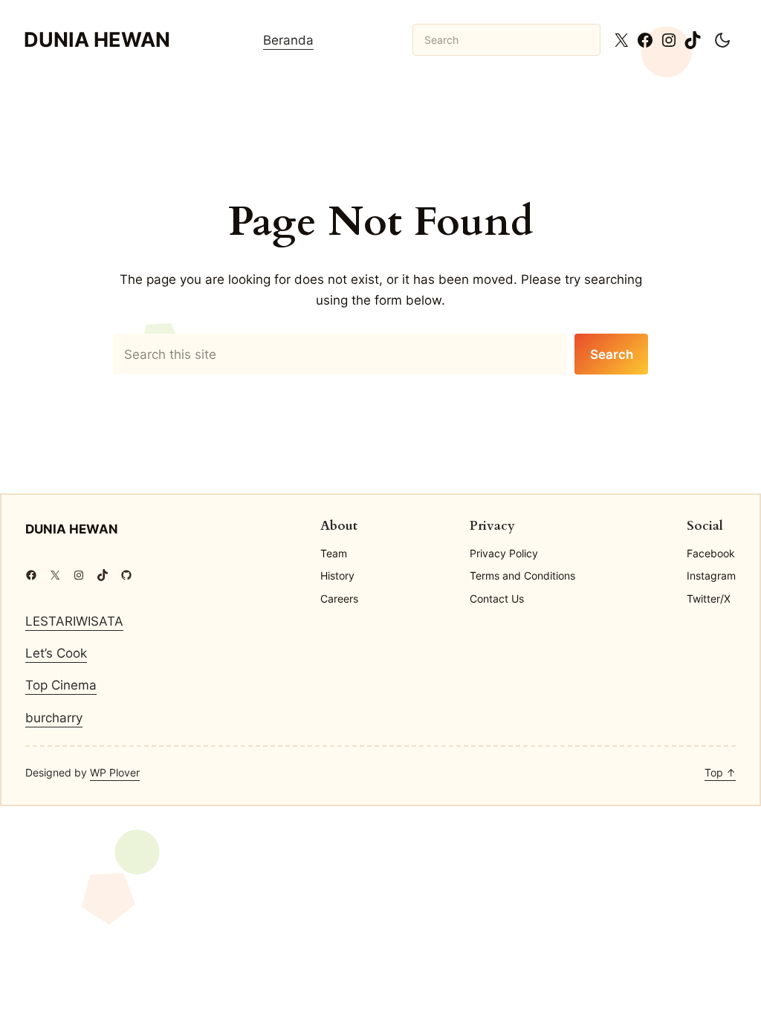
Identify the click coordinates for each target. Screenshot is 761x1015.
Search (611, 354)
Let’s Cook (56, 653)
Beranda (288, 40)
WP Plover (115, 772)
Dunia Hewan (97, 39)
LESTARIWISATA (74, 621)
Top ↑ (720, 772)
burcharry (53, 717)
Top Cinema (61, 685)
